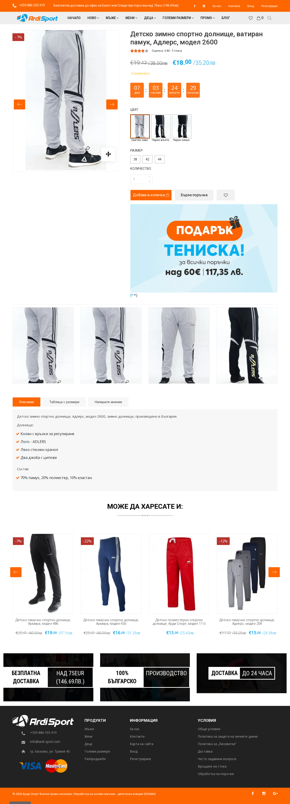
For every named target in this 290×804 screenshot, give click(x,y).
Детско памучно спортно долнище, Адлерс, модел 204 (247, 622)
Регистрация (269, 6)
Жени (130, 18)
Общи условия (209, 729)
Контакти (234, 6)
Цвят (134, 109)
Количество (140, 168)
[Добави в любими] (226, 195)
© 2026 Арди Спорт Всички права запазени (42, 794)
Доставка (205, 751)
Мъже (111, 18)
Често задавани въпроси (217, 759)
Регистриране (140, 759)
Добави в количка (149, 195)
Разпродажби (95, 759)
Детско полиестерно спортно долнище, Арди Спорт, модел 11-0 (179, 622)
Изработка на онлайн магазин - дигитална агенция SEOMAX (115, 794)
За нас (216, 6)
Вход (250, 6)
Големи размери (177, 18)
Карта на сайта (141, 744)
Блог (226, 18)
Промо (207, 18)
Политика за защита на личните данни (228, 737)
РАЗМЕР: (136, 150)
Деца (149, 18)
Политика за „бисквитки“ (217, 744)
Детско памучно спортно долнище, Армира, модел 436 (111, 622)
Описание (26, 402)
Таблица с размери (64, 402)
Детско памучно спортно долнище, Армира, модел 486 (43, 622)
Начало (74, 18)
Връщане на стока (212, 766)
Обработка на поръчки (216, 774)
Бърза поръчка (194, 195)
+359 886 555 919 (32, 5)
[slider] (139, 51)
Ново (92, 18)
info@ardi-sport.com (45, 742)
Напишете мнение (108, 402)
